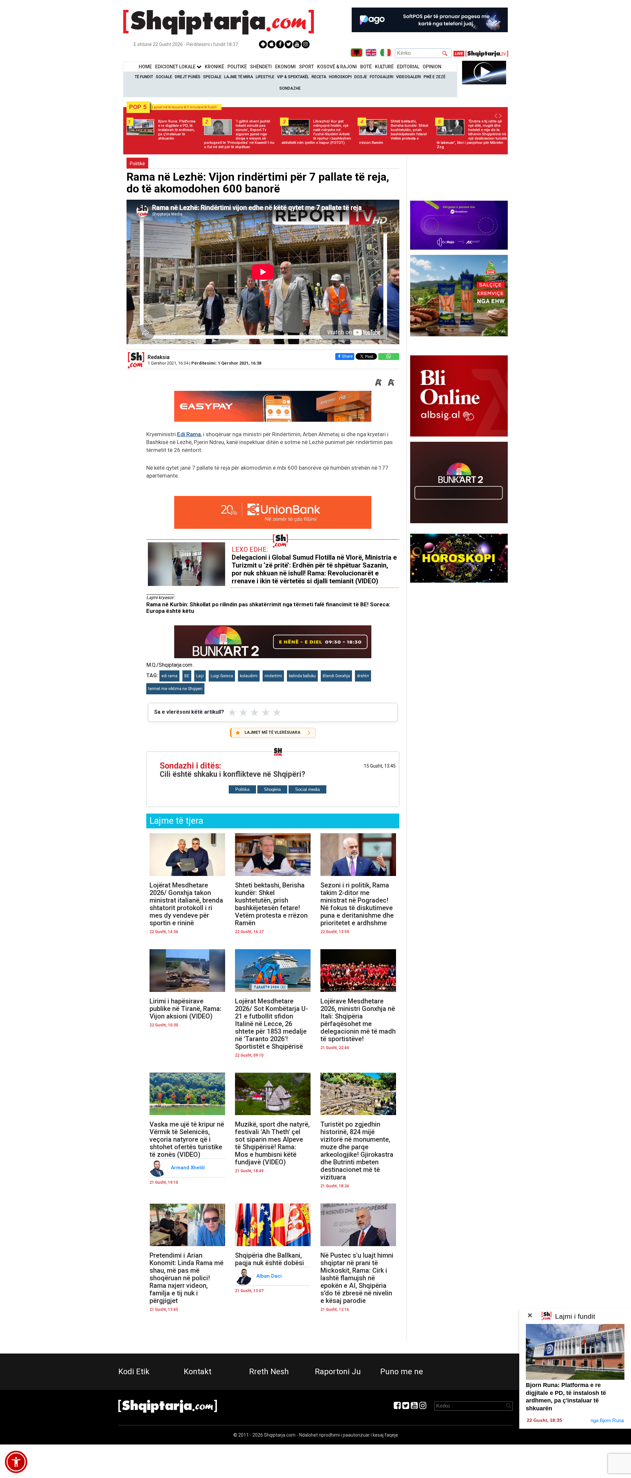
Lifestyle (265, 77)
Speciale (212, 77)
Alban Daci (269, 1276)
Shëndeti (261, 66)
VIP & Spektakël (293, 77)
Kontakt (197, 1371)
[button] (16, 1461)
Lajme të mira (238, 77)
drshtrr (363, 676)
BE (186, 676)
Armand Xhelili (188, 1168)
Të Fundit (144, 77)
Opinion (432, 66)
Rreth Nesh (269, 1371)
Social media (307, 789)
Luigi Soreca (222, 676)
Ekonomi (285, 66)
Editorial (408, 66)
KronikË (214, 66)
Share (347, 356)
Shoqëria (272, 789)
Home (145, 66)
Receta (319, 77)
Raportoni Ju (338, 1371)
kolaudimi (249, 676)
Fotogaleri (381, 77)
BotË (366, 66)
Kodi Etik (134, 1371)
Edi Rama (189, 434)
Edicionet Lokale (176, 66)
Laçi (200, 676)
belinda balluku (302, 676)
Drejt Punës (187, 77)
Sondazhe (290, 88)
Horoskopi (340, 77)
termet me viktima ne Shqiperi (175, 688)
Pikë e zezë (434, 77)
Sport (306, 66)
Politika (242, 789)
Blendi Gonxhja (336, 676)
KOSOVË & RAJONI (337, 66)
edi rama (169, 676)
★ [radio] (232, 712)
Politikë (237, 66)
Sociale (164, 77)
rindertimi (273, 676)
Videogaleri (408, 77)
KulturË (384, 66)
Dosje (360, 77)
